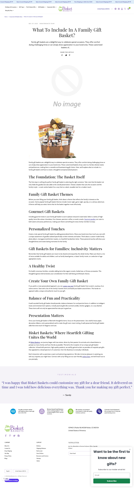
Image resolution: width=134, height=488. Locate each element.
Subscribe (111, 481)
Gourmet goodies (90, 219)
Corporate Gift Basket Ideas (15, 16)
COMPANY (7, 442)
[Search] (124, 9)
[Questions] (115, 9)
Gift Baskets (41, 7)
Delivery (38, 446)
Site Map (7, 453)
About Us (7, 446)
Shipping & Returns (41, 448)
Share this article (67, 52)
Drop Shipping (8, 451)
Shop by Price (8, 10)
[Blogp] (19, 436)
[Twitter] (15, 436)
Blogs (6, 458)
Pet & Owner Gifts (31, 7)
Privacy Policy (8, 456)
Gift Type (21, 7)
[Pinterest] (11, 436)
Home (6, 16)
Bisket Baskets (35, 342)
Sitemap (38, 458)
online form (86, 356)
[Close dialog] (129, 449)
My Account (39, 451)
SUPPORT (39, 442)
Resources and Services (42, 456)
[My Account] (121, 9)
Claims (38, 461)
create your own (68, 286)
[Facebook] (7, 436)
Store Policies (39, 453)
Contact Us (7, 448)
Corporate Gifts (51, 7)
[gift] (118, 9)
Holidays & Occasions (10, 7)
